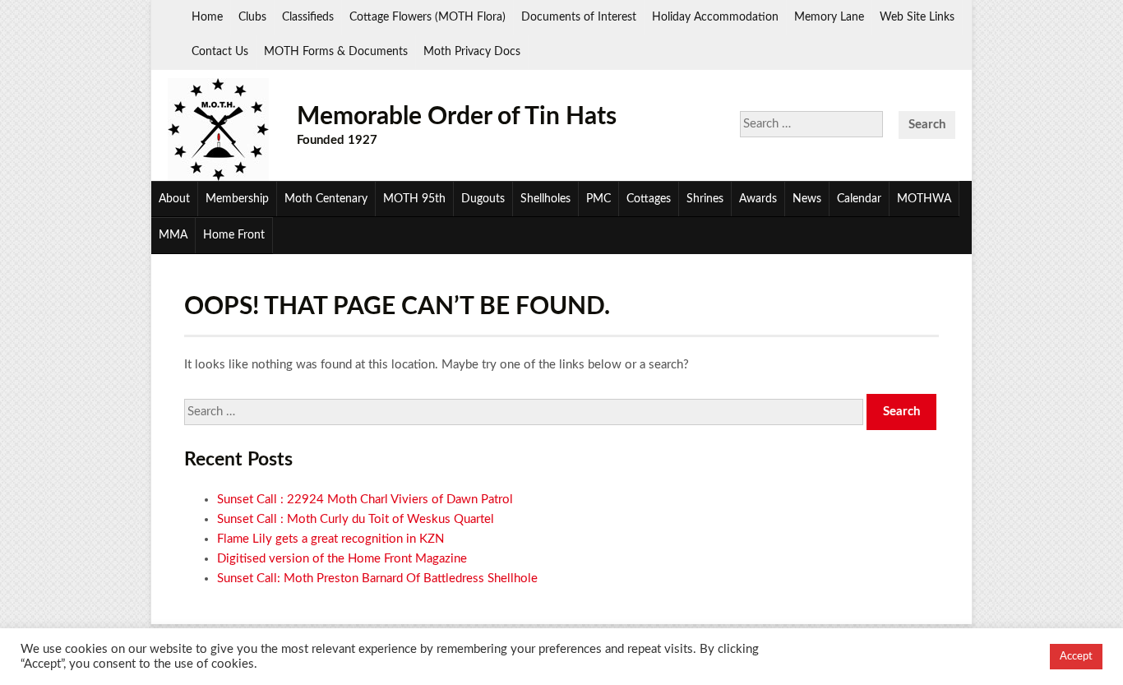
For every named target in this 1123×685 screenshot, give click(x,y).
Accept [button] (1076, 656)
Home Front (234, 235)
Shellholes (545, 199)
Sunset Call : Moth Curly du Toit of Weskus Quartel (355, 519)
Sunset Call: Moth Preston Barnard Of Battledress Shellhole (377, 578)
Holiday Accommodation (715, 17)
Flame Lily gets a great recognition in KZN (330, 539)
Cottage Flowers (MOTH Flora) (427, 17)
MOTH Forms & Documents (336, 52)
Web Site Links (917, 17)
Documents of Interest (578, 17)
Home (207, 17)
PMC (598, 199)
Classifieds (308, 17)
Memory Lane (829, 17)
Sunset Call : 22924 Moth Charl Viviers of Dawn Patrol (365, 499)
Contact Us (220, 52)
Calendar (859, 199)
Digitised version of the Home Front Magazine (342, 559)
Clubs (252, 17)
